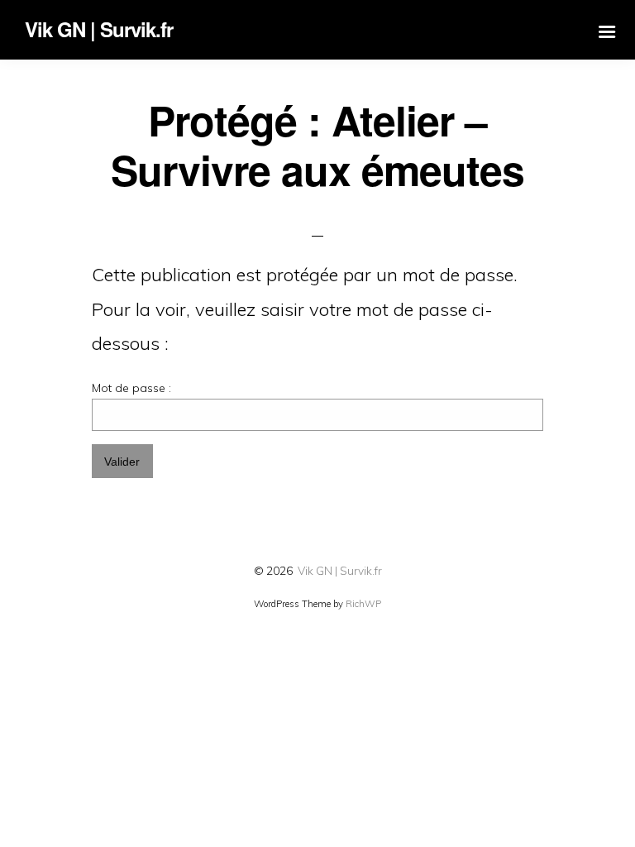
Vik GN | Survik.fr (340, 570)
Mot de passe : (131, 387)
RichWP (363, 604)
